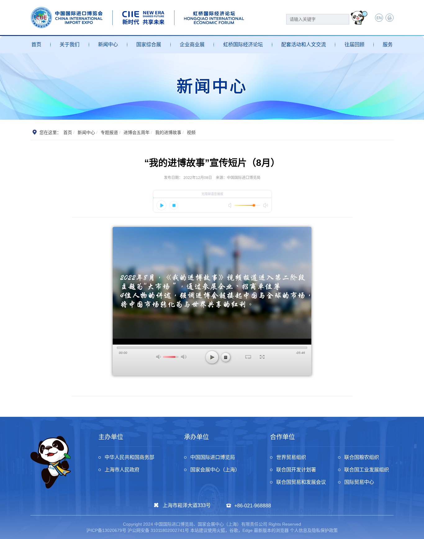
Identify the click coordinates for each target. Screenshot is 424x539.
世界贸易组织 (291, 457)
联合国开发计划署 (296, 469)
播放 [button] (212, 357)
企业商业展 (192, 44)
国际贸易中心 (359, 482)
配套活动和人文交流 (303, 44)
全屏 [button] (262, 357)
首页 (36, 44)
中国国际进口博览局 (212, 457)
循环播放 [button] (248, 357)
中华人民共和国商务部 (129, 457)
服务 (388, 44)
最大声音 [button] (184, 356)
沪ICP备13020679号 (106, 530)
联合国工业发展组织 (366, 469)
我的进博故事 (168, 132)
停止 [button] (225, 357)
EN (379, 18)
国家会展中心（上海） (215, 469)
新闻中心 (108, 44)
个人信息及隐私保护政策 (314, 530)
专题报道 (109, 132)
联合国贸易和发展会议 (301, 482)
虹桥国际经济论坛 (243, 44)
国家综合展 (148, 44)
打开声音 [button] (159, 356)
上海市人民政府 (122, 469)
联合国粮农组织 (361, 457)
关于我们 (69, 44)
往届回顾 (354, 44)
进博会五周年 (137, 132)
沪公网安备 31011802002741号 (158, 530)
